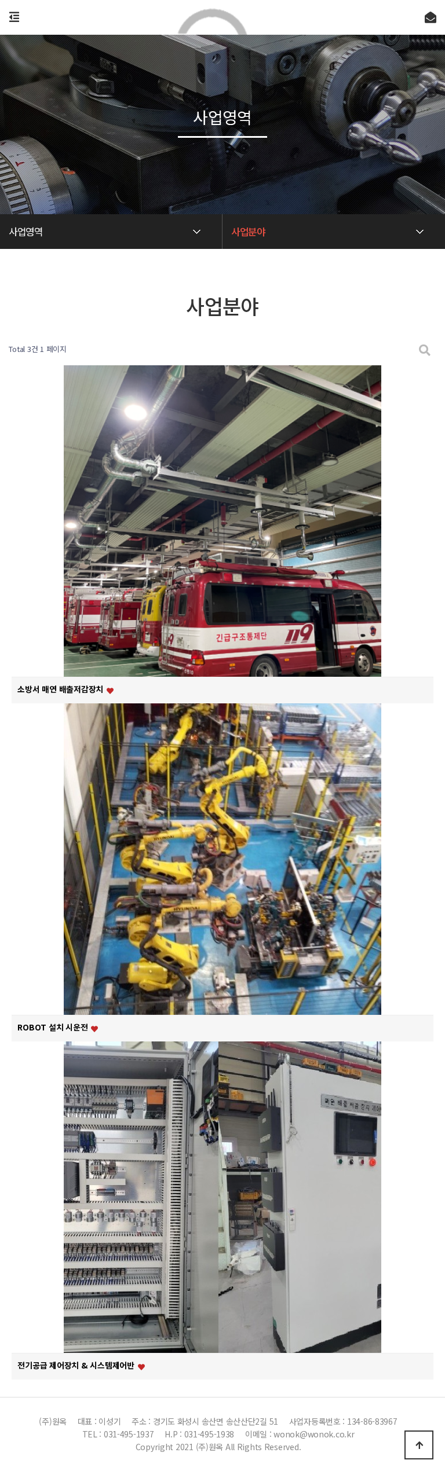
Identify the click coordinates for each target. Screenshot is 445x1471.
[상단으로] (418, 1444)
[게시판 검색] (424, 349)
